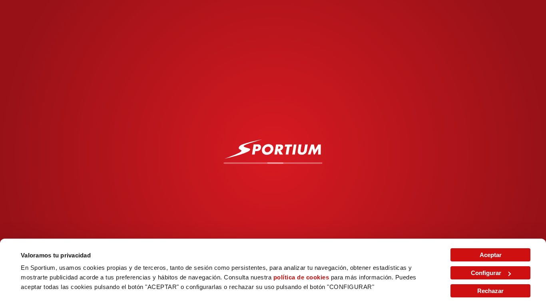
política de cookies (301, 277)
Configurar (486, 272)
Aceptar (491, 254)
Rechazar (490, 290)
